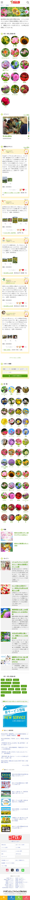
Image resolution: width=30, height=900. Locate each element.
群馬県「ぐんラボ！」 (10, 883)
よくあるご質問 (19, 851)
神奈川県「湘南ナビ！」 (10, 884)
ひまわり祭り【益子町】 (10, 232)
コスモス (11, 689)
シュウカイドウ (5, 686)
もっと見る (26, 115)
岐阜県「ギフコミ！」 (10, 882)
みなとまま (8, 150)
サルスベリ (16, 683)
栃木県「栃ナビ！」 (11, 878)
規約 (2, 853)
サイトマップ (4, 856)
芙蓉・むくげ (15, 686)
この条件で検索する (16, 375)
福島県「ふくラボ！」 (10, 880)
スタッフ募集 (4, 865)
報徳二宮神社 (7, 349)
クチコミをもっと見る (15, 357)
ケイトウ (4, 689)
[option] (15, 127)
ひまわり (16, 680)
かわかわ (8, 201)
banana (7, 280)
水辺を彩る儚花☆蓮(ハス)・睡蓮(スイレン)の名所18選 (20, 636)
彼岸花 (23, 689)
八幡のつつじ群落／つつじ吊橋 (12, 192)
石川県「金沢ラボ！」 (10, 886)
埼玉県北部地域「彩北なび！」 (8, 887)
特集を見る (26, 898)
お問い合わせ (18, 853)
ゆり (3, 680)
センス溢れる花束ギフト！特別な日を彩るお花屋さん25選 (20, 588)
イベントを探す (11, 898)
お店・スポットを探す (4, 898)
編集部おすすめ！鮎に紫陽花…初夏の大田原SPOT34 (20, 659)
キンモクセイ (16, 692)
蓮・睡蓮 (9, 680)
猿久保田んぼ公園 (8, 273)
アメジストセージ (6, 692)
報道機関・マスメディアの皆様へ (8, 863)
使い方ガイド (4, 851)
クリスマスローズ (10, 313)
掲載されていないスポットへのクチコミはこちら (15, 701)
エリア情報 (19, 898)
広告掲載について (5, 860)
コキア (24, 692)
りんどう (24, 686)
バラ (3, 695)
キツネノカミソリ (6, 683)
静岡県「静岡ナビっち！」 (9, 879)
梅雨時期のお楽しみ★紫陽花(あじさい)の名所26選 (20, 612)
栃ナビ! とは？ (15, 841)
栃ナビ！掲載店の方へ (20, 860)
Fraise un (8, 240)
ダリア (17, 689)
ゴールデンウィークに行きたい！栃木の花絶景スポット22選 (20, 564)
